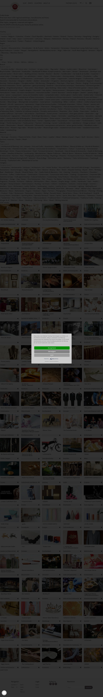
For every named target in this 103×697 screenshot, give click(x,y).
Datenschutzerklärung (54, 361)
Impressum (47, 361)
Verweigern (52, 351)
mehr (52, 355)
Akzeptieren (52, 348)
